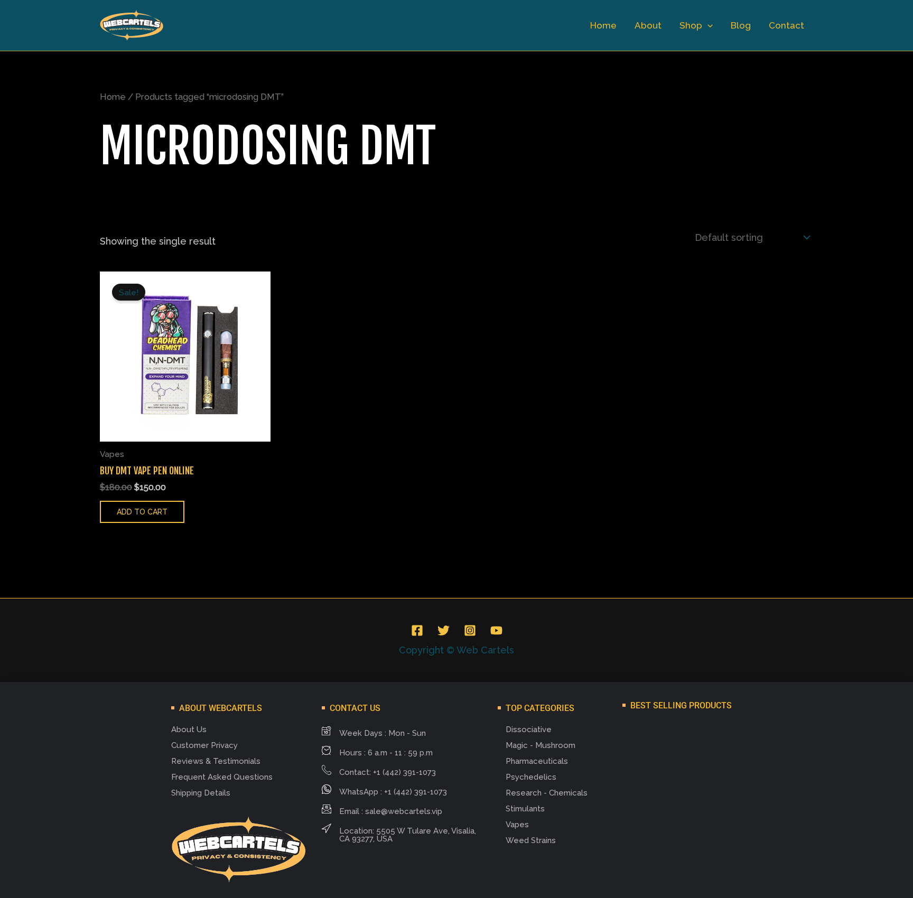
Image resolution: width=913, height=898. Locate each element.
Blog (741, 25)
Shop (690, 25)
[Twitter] (443, 630)
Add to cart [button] (142, 512)
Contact (786, 25)
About (648, 25)
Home (603, 25)
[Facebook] (417, 630)
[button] (707, 25)
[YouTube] (496, 630)
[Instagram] (470, 630)
